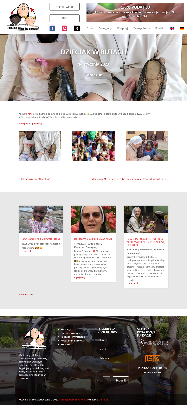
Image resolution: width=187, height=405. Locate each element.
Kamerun (93, 75)
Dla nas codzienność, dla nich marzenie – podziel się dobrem (146, 242)
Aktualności (42, 243)
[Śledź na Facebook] (52, 28)
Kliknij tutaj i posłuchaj (30, 123)
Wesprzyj (122, 28)
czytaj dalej (27, 251)
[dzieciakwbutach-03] (147, 146)
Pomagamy (105, 28)
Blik (64, 18)
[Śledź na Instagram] (64, 28)
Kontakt (160, 28)
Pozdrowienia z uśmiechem (41, 239)
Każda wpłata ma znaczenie (93, 239)
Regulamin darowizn (73, 340)
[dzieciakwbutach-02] (93, 146)
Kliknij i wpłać (64, 7)
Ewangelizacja (141, 28)
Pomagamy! (92, 247)
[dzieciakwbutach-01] (40, 146)
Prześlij (121, 380)
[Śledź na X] (77, 28)
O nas (89, 28)
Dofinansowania (70, 333)
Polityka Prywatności (73, 336)
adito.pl (103, 399)
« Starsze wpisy (26, 293)
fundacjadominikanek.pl (73, 399)
